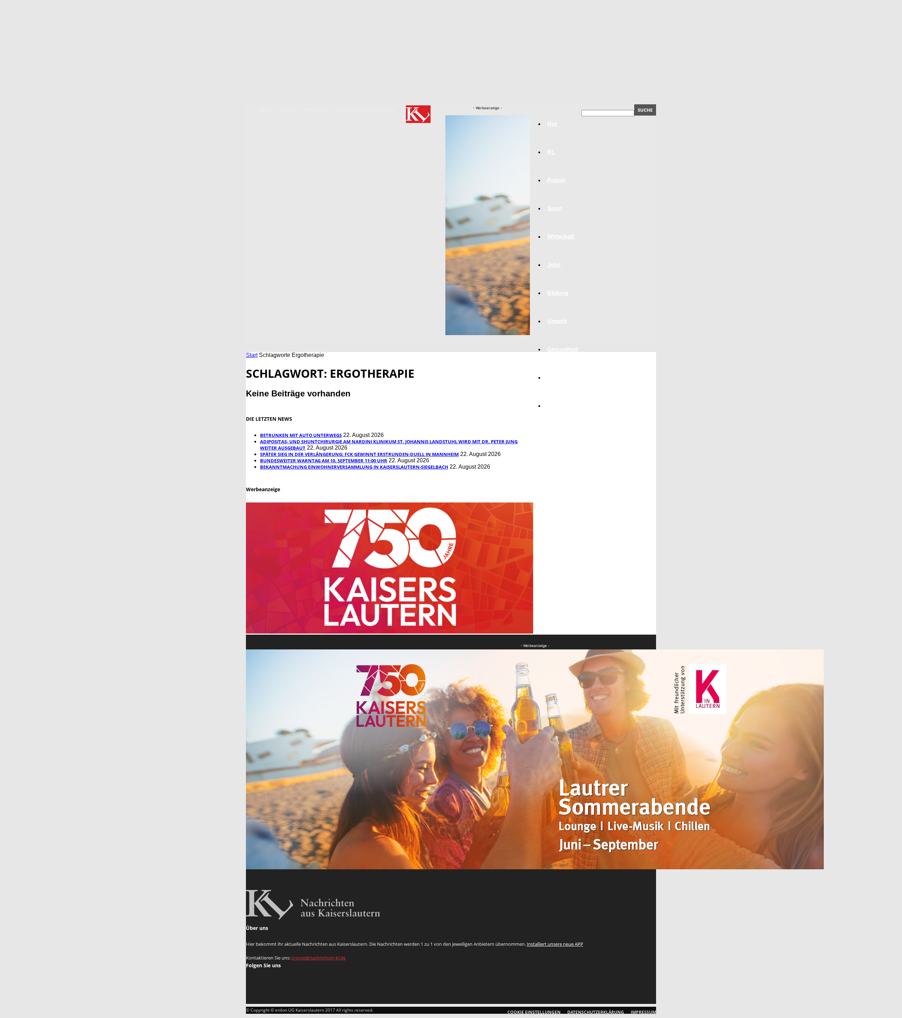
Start (252, 355)
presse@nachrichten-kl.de (318, 958)
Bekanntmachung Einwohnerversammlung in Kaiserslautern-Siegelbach (354, 467)
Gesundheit (562, 349)
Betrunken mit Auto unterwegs (301, 435)
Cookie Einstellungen (534, 1012)
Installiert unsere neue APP (555, 944)
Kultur (555, 378)
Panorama (561, 406)
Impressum (316, 109)
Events (287, 109)
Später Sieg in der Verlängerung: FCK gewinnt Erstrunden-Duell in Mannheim (359, 454)
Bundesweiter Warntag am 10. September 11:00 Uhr (323, 460)
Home (266, 109)
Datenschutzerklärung (365, 109)
